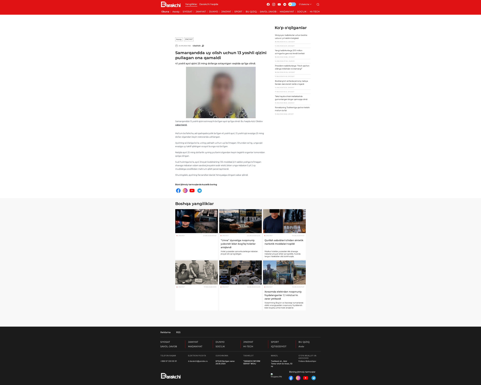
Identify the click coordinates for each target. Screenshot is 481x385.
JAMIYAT (193, 342)
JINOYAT (189, 28)
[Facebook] (268, 4)
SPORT (275, 342)
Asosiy (179, 28)
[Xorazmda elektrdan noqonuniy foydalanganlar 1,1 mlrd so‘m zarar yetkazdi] (284, 258)
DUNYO (220, 342)
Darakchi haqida (208, 4)
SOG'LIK (220, 346)
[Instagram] (273, 4)
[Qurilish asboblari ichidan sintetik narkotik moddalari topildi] (284, 206)
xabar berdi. (189, 110)
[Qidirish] (318, 4)
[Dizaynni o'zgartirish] (292, 4)
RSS (178, 332)
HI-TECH (248, 346)
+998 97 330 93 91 (168, 361)
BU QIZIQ (304, 342)
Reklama (165, 332)
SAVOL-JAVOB (168, 346)
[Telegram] (284, 4)
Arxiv (301, 346)
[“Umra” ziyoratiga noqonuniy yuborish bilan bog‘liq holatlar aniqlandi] (240, 206)
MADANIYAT (195, 346)
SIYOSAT (165, 342)
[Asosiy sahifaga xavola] (170, 4)
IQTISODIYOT (278, 346)
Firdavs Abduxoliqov (307, 361)
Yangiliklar (191, 4)
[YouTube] (279, 4)
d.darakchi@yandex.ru (198, 361)
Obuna (165, 11)
